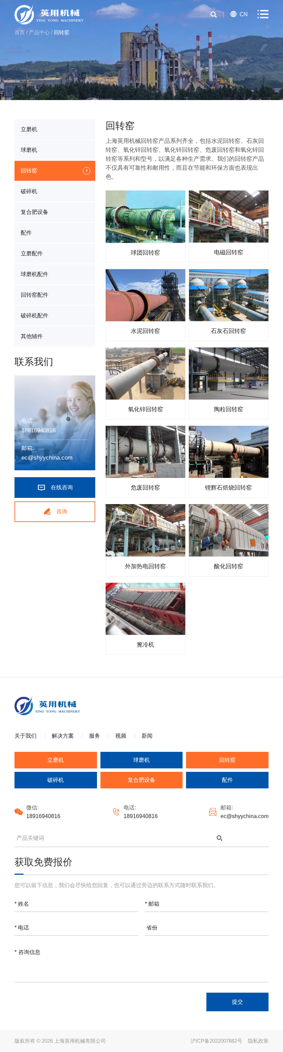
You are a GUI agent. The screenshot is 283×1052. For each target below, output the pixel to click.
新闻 (147, 736)
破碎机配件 (34, 315)
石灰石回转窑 (228, 331)
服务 (94, 736)
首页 (19, 32)
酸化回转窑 (228, 566)
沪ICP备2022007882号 (216, 1041)
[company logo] (49, 14)
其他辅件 (32, 336)
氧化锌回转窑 (145, 409)
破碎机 (29, 191)
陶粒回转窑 (228, 409)
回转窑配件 (34, 295)
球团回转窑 (145, 252)
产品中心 (39, 32)
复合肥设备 (34, 212)
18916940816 (38, 430)
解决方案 (63, 736)
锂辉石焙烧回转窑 (228, 487)
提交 (237, 1002)
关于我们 (25, 736)
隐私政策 (258, 1041)
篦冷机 (145, 644)
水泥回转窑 (145, 331)
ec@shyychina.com (46, 457)
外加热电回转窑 (145, 566)
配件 (26, 233)
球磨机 (29, 150)
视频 (120, 736)
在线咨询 (55, 487)
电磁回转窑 (228, 252)
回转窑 (29, 171)
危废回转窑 (145, 487)
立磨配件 (32, 253)
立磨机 (29, 129)
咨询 (55, 511)
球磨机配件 (34, 274)
